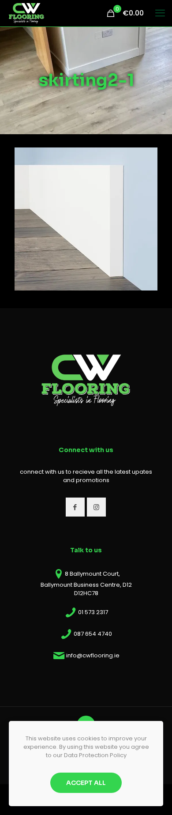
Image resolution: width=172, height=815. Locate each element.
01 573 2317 (93, 612)
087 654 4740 (93, 634)
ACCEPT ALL (86, 783)
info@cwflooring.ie (93, 655)
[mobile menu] (160, 13)
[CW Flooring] (26, 13)
